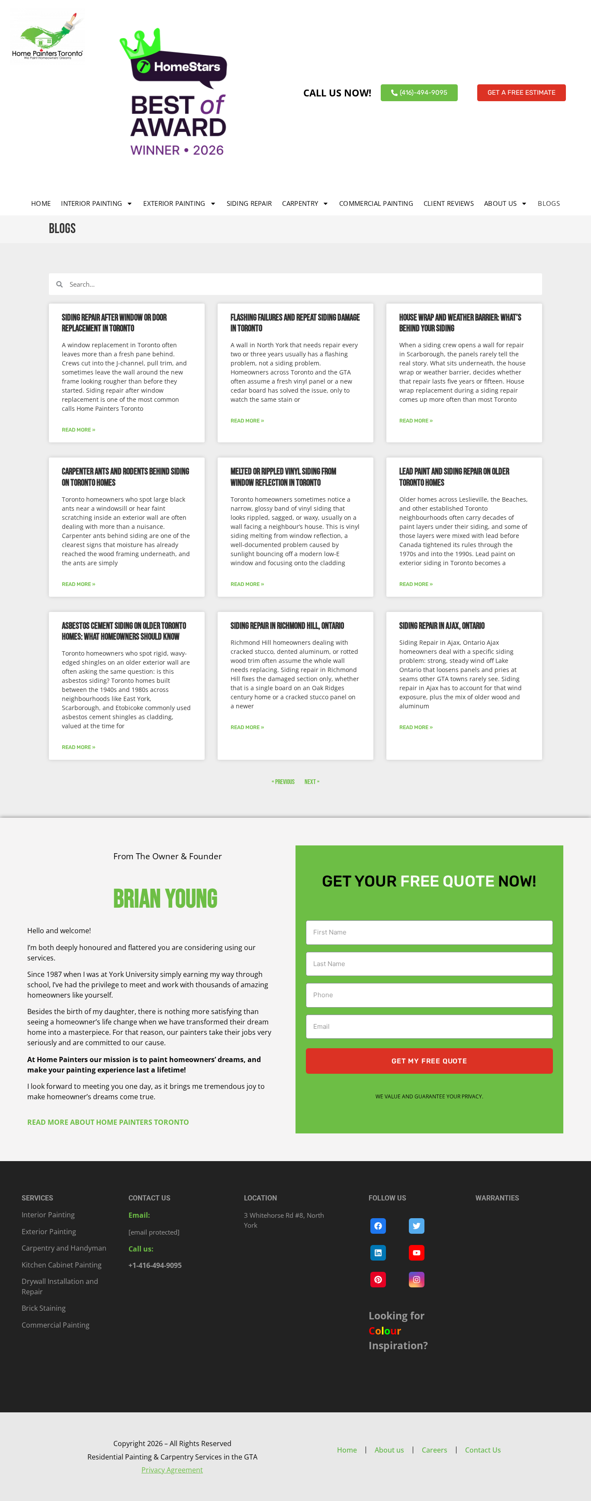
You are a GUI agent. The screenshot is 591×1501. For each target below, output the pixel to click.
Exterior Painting (174, 203)
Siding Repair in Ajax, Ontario (442, 626)
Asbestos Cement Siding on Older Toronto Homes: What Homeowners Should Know (124, 631)
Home (41, 203)
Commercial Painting (376, 203)
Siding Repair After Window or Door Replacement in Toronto (114, 323)
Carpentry (300, 203)
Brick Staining (44, 1308)
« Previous (283, 782)
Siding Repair (249, 203)
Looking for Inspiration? (398, 1330)
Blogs (549, 203)
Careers (434, 1450)
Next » (312, 782)
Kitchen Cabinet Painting (62, 1265)
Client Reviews (449, 203)
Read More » (78, 430)
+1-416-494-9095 (155, 1265)
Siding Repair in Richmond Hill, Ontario (287, 626)
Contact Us (483, 1450)
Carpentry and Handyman (64, 1248)
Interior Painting (91, 203)
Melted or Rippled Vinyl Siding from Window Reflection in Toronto (283, 477)
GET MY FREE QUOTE (429, 1061)
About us (500, 203)
